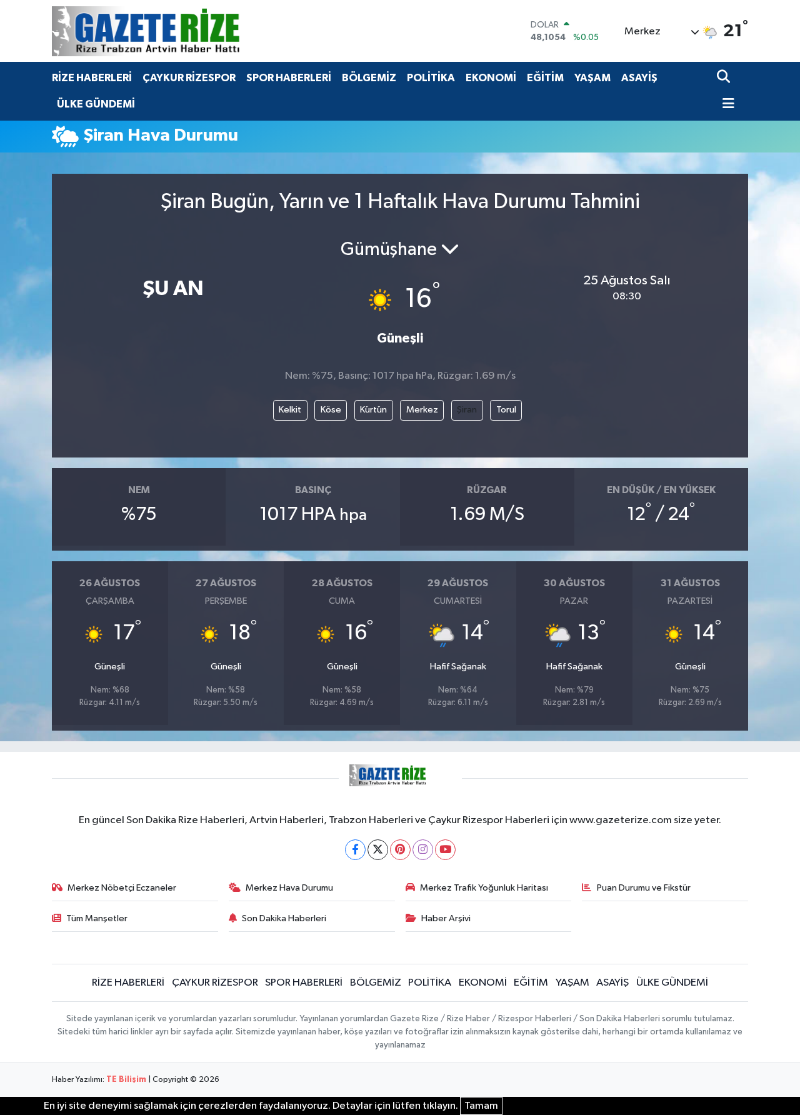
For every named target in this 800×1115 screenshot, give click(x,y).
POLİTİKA (431, 77)
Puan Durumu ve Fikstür (644, 887)
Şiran (467, 409)
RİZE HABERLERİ (92, 77)
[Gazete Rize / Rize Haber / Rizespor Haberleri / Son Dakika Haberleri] (177, 30)
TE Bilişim (126, 1080)
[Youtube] (445, 849)
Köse (331, 409)
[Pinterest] (400, 849)
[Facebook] (355, 849)
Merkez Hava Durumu (289, 887)
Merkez (422, 409)
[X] (378, 849)
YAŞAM (592, 77)
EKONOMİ (491, 77)
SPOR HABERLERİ (288, 77)
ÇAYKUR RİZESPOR (189, 77)
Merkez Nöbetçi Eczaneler (122, 887)
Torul (506, 409)
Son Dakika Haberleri (284, 918)
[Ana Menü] (725, 104)
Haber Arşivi (446, 918)
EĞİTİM (545, 77)
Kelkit (290, 409)
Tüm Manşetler (97, 918)
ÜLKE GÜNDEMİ (96, 104)
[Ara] (724, 77)
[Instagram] (422, 849)
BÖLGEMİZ (369, 77)
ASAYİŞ (639, 77)
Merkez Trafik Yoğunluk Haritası (484, 887)
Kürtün (373, 409)
